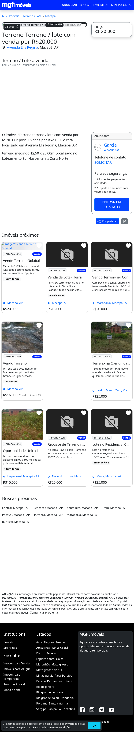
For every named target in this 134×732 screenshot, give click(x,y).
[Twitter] (102, 709)
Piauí (69, 681)
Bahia (55, 648)
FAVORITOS (100, 5)
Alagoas (49, 642)
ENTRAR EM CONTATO (111, 204)
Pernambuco (55, 681)
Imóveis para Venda (16, 663)
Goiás (60, 659)
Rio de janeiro (45, 687)
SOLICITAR (103, 162)
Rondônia (67, 698)
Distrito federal (46, 653)
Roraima (41, 703)
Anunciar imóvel (14, 684)
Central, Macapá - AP (15, 508)
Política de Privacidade (66, 723)
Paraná (41, 681)
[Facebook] (82, 709)
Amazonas (43, 648)
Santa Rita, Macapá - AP (82, 508)
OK (94, 725)
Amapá (60, 642)
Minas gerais (44, 675)
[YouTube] (111, 709)
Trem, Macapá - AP (114, 508)
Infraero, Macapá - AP (48, 515)
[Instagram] (92, 709)
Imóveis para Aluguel (17, 669)
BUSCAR (85, 5)
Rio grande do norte (49, 692)
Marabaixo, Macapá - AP (83, 515)
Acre (39, 642)
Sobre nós (10, 648)
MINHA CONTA (121, 5)
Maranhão (43, 664)
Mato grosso (59, 664)
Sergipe (41, 709)
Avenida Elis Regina (22, 47)
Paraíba (67, 675)
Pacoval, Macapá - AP (16, 515)
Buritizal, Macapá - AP (16, 522)
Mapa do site (12, 690)
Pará (58, 675)
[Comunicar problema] (124, 221)
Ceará (64, 648)
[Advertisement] (44, 99)
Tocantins (68, 709)
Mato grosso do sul (49, 670)
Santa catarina (58, 703)
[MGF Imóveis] (16, 4)
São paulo (54, 709)
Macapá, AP (49, 47)
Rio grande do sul (47, 698)
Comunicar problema (44, 612)
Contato (8, 642)
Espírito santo (45, 659)
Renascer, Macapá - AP (48, 508)
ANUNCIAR (69, 5)
